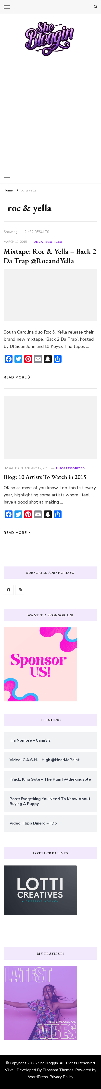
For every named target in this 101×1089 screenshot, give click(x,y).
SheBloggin (48, 1063)
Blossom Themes (58, 1070)
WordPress (38, 1077)
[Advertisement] (50, 110)
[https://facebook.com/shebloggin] (8, 590)
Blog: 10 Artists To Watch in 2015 (45, 477)
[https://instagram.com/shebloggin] (20, 590)
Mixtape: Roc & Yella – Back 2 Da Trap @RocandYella (50, 255)
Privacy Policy (61, 1077)
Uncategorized (48, 242)
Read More (15, 377)
